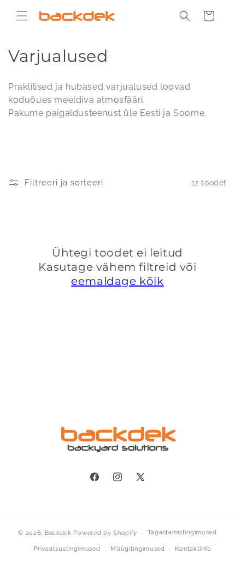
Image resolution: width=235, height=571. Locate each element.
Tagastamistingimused (182, 532)
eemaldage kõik (117, 281)
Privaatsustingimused (67, 548)
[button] (22, 16)
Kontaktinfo (193, 548)
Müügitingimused (137, 548)
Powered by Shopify (105, 533)
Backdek (58, 533)
